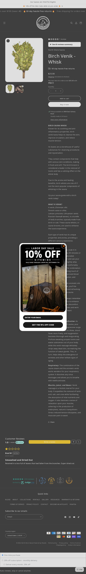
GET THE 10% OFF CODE (43, 325)
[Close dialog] (64, 246)
